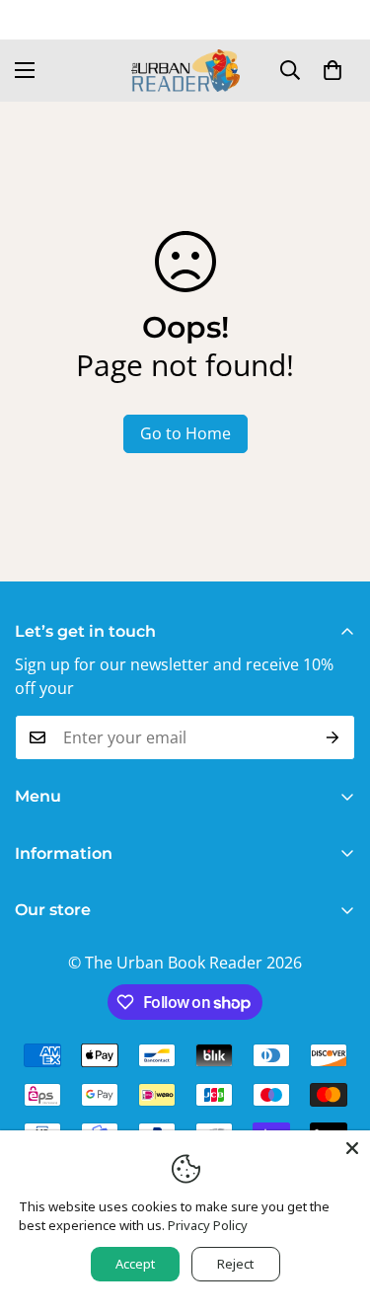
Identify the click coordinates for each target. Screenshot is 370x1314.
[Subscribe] (333, 737)
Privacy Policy (208, 1225)
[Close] (352, 1148)
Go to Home (185, 433)
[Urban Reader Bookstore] (185, 70)
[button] (332, 70)
